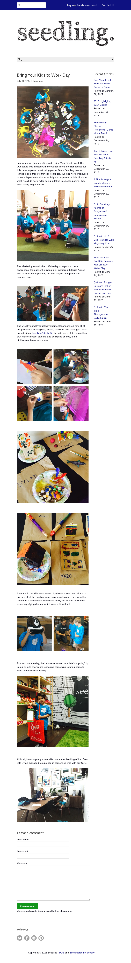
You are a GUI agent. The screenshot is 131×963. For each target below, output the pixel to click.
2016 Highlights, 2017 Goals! (102, 103)
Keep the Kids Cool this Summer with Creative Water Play (103, 263)
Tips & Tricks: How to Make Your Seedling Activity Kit (103, 156)
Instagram (34, 938)
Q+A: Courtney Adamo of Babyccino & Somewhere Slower (102, 211)
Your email (22, 851)
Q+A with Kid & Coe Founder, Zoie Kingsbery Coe (104, 240)
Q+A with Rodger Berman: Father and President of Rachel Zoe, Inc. (103, 287)
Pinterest (41, 938)
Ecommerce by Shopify (82, 952)
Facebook (27, 938)
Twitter (19, 938)
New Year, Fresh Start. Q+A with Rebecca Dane (103, 83)
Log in (70, 5)
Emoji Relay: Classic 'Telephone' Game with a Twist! (103, 128)
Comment (22, 863)
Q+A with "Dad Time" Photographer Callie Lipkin (101, 312)
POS (61, 952)
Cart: (110, 5)
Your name (23, 839)
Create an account (87, 5)
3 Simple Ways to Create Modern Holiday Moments (103, 183)
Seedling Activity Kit (42, 333)
